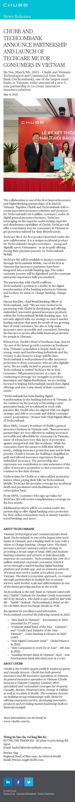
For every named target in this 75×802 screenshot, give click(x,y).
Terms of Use (9, 794)
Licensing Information (26, 794)
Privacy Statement (46, 794)
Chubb (16, 5)
